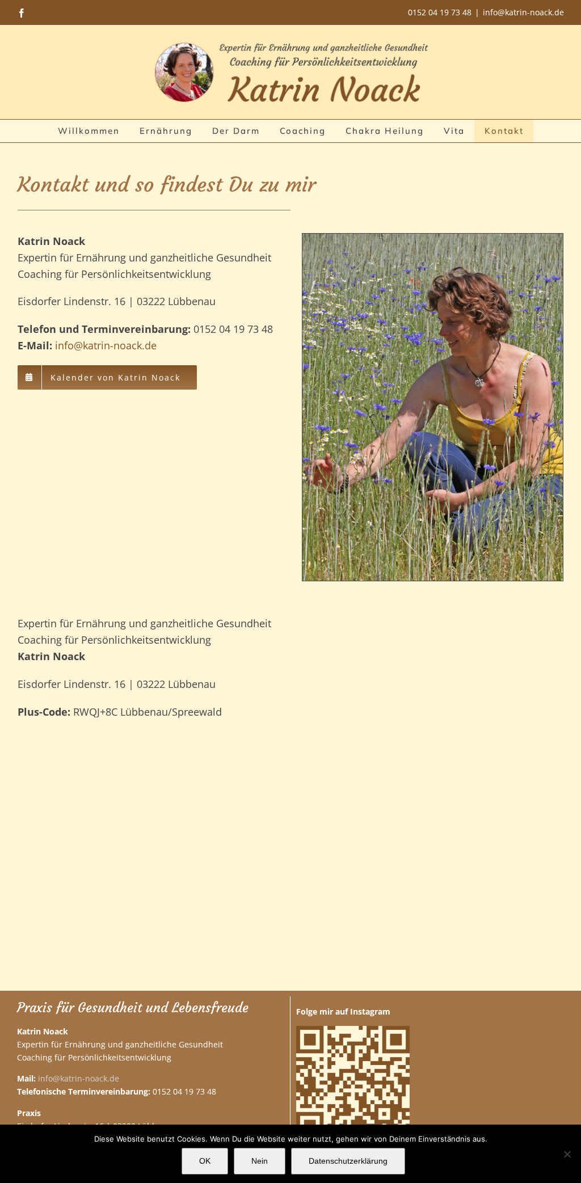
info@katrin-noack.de (523, 12)
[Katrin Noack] (432, 239)
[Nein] (566, 1154)
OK (204, 1160)
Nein (259, 1160)
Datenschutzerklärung (348, 1160)
